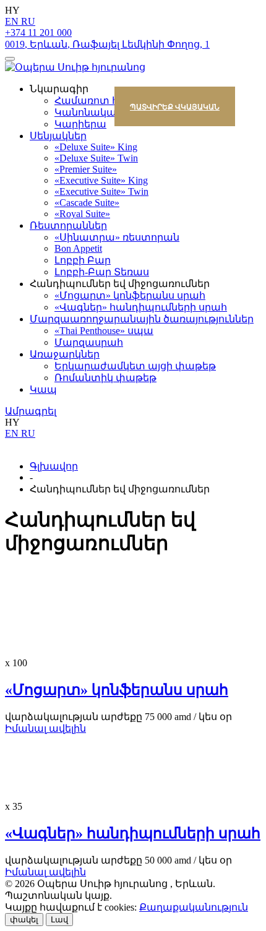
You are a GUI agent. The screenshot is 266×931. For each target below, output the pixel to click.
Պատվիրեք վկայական (175, 106)
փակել (24, 919)
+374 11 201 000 (38, 32)
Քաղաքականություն (193, 907)
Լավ (59, 919)
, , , (107, 44)
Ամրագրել (30, 411)
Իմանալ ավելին (45, 728)
